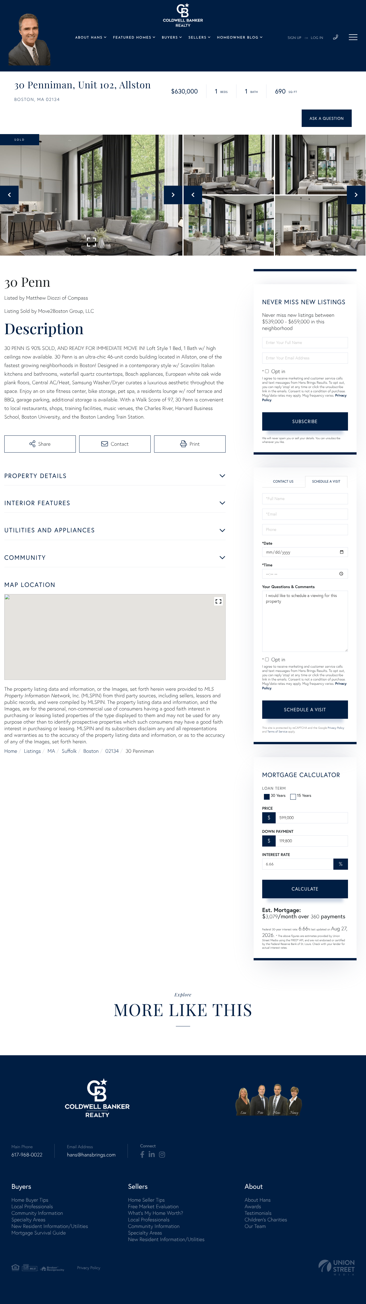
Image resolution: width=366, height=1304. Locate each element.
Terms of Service (277, 731)
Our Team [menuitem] (255, 1226)
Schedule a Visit (326, 481)
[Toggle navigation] (353, 37)
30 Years (278, 795)
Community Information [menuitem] (37, 1213)
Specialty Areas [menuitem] (28, 1219)
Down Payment (277, 831)
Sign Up (294, 38)
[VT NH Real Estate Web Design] (337, 1267)
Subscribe (305, 421)
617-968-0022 (26, 1154)
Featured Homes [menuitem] (132, 37)
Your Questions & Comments (288, 586)
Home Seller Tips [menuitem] (146, 1200)
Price (267, 808)
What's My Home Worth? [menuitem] (155, 1213)
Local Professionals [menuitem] (32, 1206)
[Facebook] (142, 1155)
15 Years (304, 795)
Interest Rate (276, 854)
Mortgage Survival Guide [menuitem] (38, 1232)
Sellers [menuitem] (197, 37)
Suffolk (69, 751)
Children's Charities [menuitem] (265, 1219)
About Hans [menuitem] (89, 37)
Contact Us (283, 481)
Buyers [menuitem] (170, 37)
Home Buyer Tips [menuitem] (29, 1200)
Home (10, 751)
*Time (267, 565)
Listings (32, 751)
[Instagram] (162, 1155)
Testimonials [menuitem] (257, 1213)
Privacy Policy (336, 728)
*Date (267, 543)
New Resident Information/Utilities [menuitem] (49, 1226)
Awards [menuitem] (252, 1206)
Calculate (305, 889)
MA (51, 751)
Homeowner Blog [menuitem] (237, 37)
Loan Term (274, 788)
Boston (91, 751)
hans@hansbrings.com (91, 1154)
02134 (112, 751)
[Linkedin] (152, 1155)
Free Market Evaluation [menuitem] (153, 1206)
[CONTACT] (327, 118)
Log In (317, 38)
